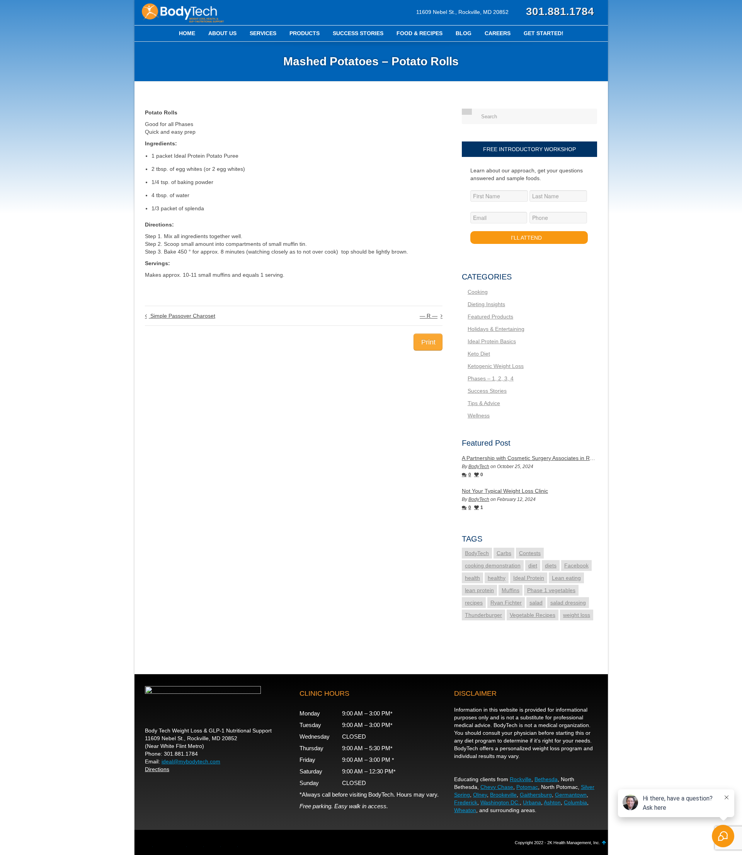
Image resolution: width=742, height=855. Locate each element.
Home (187, 33)
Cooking (478, 292)
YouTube (180, 844)
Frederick (465, 802)
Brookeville (503, 795)
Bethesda (546, 779)
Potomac (527, 787)
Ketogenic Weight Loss (496, 366)
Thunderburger (483, 615)
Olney (480, 795)
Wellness (479, 415)
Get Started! (543, 33)
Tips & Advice (484, 403)
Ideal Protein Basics (492, 341)
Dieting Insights (486, 304)
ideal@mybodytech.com (191, 761)
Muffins (510, 590)
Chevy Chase (496, 787)
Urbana (532, 802)
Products (304, 33)
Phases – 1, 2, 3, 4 (491, 378)
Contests (530, 553)
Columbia (575, 802)
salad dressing (568, 603)
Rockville (520, 779)
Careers (498, 33)
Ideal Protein (528, 578)
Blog (463, 33)
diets (550, 565)
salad (536, 603)
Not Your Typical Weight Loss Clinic (505, 491)
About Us (222, 33)
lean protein (479, 590)
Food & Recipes (419, 33)
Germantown (571, 795)
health (472, 578)
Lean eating (566, 578)
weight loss (576, 615)
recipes (474, 603)
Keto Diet (479, 354)
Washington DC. (500, 802)
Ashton (552, 802)
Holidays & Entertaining (496, 329)
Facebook (576, 565)
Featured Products (490, 316)
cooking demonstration (493, 565)
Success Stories (358, 33)
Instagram (214, 844)
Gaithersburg (536, 795)
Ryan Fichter (506, 603)
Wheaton (465, 810)
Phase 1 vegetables (551, 590)
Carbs (504, 553)
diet (532, 565)
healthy (496, 578)
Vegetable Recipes (532, 615)
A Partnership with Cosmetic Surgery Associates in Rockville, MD (529, 458)
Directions (157, 769)
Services (263, 33)
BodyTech (478, 466)
